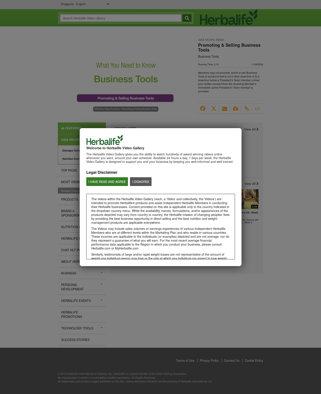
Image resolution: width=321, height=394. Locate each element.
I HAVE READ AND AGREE (107, 181)
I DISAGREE (140, 181)
